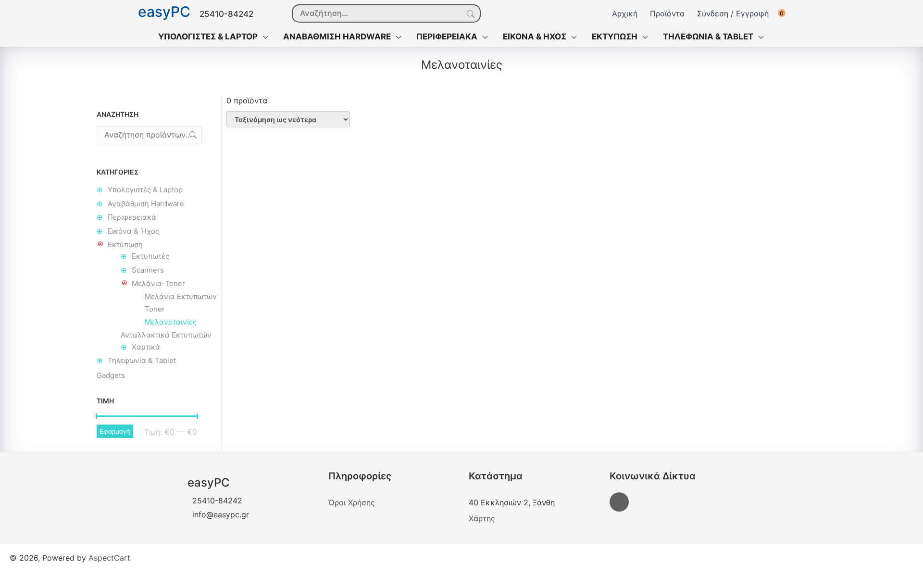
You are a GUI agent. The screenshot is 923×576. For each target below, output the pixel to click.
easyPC (164, 12)
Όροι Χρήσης (351, 502)
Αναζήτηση (469, 13)
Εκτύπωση (125, 244)
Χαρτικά (146, 346)
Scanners (148, 270)
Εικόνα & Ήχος (133, 231)
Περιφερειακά (132, 217)
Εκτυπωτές (150, 256)
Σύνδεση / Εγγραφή (733, 13)
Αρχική (624, 13)
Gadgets (111, 375)
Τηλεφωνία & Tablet (142, 360)
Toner (155, 308)
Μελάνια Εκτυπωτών (181, 296)
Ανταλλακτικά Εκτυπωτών (166, 334)
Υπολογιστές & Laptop (145, 189)
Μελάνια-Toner (158, 283)
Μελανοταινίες (171, 321)
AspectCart (109, 558)
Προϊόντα (667, 13)
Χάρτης (482, 518)
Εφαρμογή (115, 431)
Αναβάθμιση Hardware (146, 203)
